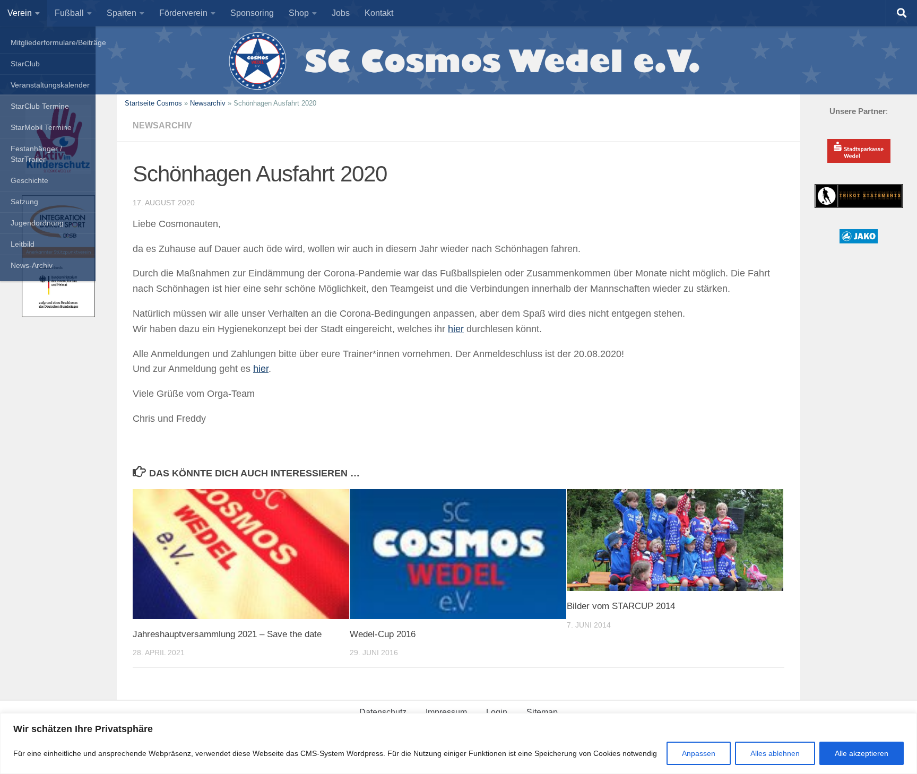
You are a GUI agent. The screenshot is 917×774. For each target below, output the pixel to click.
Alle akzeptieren (861, 753)
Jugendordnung (37, 223)
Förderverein (183, 13)
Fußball (69, 13)
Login (496, 712)
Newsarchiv (208, 103)
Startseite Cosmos (153, 103)
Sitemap (542, 712)
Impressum (446, 712)
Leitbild (22, 244)
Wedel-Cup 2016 (383, 634)
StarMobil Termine (41, 127)
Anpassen (698, 753)
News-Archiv (32, 265)
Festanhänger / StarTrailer (36, 153)
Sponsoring (252, 13)
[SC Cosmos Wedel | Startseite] (458, 60)
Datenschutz (382, 712)
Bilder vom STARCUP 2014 (621, 606)
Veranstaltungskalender (50, 85)
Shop (299, 13)
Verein (19, 13)
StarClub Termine (40, 106)
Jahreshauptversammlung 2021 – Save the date (227, 634)
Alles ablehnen (775, 753)
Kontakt (379, 13)
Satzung (24, 201)
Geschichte (29, 180)
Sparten (121, 13)
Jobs (341, 13)
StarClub (25, 63)
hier (456, 329)
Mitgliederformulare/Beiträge (53, 42)
